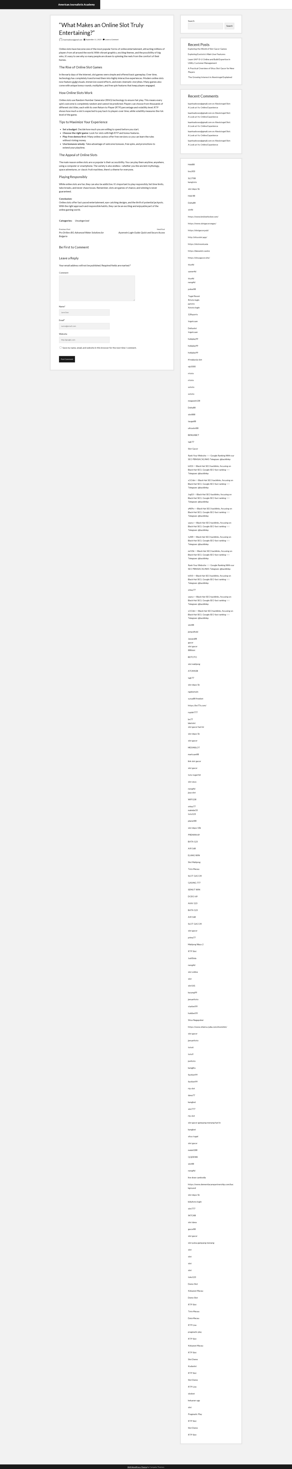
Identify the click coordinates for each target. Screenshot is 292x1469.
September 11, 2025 (93, 39)
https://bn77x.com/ (197, 705)
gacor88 (192, 1229)
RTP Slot (192, 951)
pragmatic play (195, 1332)
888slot (191, 650)
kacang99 (192, 992)
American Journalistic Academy (76, 4)
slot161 (191, 985)
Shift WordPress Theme (137, 1467)
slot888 (191, 414)
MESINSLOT (194, 747)
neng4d (191, 282)
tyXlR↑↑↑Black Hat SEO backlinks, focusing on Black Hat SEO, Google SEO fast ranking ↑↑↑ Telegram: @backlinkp (209, 540)
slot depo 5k (194, 189)
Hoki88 (191, 164)
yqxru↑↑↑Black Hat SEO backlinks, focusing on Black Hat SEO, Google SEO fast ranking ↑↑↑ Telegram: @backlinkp (209, 526)
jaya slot (192, 792)
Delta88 (192, 202)
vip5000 (192, 366)
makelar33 (193, 810)
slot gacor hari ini (196, 727)
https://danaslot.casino (199, 251)
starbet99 (193, 1006)
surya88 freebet (195, 698)
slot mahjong (194, 664)
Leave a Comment (111, 39)
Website (63, 334)
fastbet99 (193, 1074)
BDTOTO (192, 657)
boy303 (191, 171)
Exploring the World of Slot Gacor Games (207, 49)
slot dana (192, 1222)
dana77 (191, 1095)
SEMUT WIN (194, 889)
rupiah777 (193, 712)
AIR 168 (192, 848)
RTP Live (192, 1325)
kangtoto (192, 182)
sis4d (74, 81)
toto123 (192, 814)
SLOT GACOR (195, 876)
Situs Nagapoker (196, 1020)
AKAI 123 (192, 903)
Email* (62, 320)
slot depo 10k (194, 828)
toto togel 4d (194, 775)
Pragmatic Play (195, 1414)
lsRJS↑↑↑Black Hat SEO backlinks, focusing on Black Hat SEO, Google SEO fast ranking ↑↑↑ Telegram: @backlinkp (209, 470)
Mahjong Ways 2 (195, 944)
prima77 (192, 937)
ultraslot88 (193, 428)
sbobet (191, 1393)
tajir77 (191, 442)
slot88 (191, 625)
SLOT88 (192, 178)
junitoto (192, 1061)
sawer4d (192, 271)
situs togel (193, 1136)
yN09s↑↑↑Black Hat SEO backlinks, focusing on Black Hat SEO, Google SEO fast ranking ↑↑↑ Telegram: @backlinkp (210, 512)
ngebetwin (193, 691)
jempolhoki (193, 631)
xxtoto (191, 387)
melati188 (192, 1150)
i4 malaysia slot (195, 359)
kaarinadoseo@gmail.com (72, 40)
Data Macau (193, 1318)
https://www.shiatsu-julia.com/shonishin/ (207, 1027)
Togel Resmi (194, 296)
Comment (63, 272)
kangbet (192, 1102)
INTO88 (192, 1215)
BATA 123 (193, 841)
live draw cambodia (197, 1177)
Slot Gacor (193, 448)
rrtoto (191, 373)
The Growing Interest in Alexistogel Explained (210, 77)
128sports (193, 314)
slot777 (191, 1109)
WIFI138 (192, 799)
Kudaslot (192, 1366)
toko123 (192, 1277)
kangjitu (192, 1068)
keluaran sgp (194, 1400)
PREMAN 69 (194, 834)
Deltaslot (192, 328)
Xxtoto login (194, 307)
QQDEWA (193, 1157)
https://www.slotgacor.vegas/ (202, 223)
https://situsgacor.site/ (199, 257)
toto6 (190, 1047)
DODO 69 (193, 896)
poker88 (192, 289)
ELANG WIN (194, 855)
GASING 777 (194, 882)
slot (190, 978)
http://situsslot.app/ (197, 237)
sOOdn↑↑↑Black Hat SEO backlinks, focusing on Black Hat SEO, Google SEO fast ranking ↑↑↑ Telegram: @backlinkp (210, 484)
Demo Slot (193, 1284)
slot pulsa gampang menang (201, 1243)
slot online (193, 972)
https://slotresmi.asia (198, 244)
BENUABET (193, 435)
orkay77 (192, 590)
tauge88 (192, 421)
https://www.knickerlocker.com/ (203, 216)
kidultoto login (195, 1201)
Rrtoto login (193, 300)
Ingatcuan (193, 321)
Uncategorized (82, 220)
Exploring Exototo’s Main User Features (206, 54)
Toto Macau (193, 869)
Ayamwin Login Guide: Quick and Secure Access (141, 232)
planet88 (192, 821)
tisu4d (191, 264)
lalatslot (192, 723)
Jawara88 (192, 638)
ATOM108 (193, 671)
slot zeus (192, 781)
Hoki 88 (191, 195)
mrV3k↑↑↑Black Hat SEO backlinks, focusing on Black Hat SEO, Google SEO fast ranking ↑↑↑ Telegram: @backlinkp (210, 555)
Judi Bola (192, 958)
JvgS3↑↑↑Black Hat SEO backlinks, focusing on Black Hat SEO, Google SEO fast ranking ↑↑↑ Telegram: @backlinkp (210, 498)
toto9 (190, 1054)
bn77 (190, 719)
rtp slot (191, 1088)
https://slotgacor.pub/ (198, 230)
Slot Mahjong (194, 862)
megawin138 (194, 400)
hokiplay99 (193, 339)
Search (191, 21)
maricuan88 (193, 754)
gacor (190, 642)
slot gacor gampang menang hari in (204, 1122)
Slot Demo (193, 1359)
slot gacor (192, 646)
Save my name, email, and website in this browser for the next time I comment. (100, 347)
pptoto (191, 303)
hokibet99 (193, 1013)
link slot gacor (194, 761)
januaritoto (193, 999)
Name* (62, 306)
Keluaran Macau (195, 1290)
